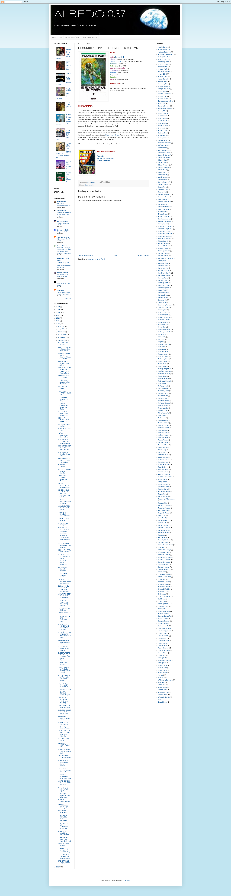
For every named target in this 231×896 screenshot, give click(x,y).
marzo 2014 (62, 334)
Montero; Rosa (163, 420)
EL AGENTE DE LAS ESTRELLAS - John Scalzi (63, 826)
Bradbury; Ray (163, 125)
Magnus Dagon (163, 356)
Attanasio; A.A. (163, 84)
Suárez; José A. (163, 626)
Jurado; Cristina (163, 307)
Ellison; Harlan (163, 214)
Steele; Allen (162, 609)
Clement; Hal (162, 170)
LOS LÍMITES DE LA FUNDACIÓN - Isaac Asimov (64, 595)
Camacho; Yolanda (164, 143)
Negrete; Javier (163, 442)
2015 (58, 321)
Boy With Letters (62, 221)
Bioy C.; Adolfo (163, 113)
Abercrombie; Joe (164, 49)
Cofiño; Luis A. (163, 177)
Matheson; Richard (164, 381)
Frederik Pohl (120, 57)
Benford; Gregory (163, 106)
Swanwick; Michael (164, 628)
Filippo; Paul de (163, 241)
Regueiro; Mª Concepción (166, 499)
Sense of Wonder (62, 246)
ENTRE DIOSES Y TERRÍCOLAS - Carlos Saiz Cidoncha (64, 733)
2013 (58, 867)
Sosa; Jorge (162, 601)
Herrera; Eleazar (163, 283)
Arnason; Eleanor (164, 72)
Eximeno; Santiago (164, 221)
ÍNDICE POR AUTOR (90, 37)
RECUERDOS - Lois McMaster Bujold (63, 789)
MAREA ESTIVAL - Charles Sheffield (64, 756)
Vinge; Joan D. (163, 670)
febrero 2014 (62, 337)
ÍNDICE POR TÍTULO (72, 37)
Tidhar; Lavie (162, 643)
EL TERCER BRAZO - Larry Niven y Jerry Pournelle (63, 602)
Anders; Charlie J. (164, 64)
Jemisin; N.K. (162, 300)
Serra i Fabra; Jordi (164, 577)
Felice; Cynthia (163, 224)
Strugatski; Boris (163, 623)
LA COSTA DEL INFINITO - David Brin (64, 393)
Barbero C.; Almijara (164, 94)
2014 (58, 324)
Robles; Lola (162, 523)
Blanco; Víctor (162, 116)
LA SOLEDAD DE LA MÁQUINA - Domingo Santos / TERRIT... (64, 669)
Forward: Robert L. (164, 246)
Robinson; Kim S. (164, 520)
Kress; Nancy (162, 327)
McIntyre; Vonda (163, 401)
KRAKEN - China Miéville (63, 844)
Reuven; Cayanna (164, 505)
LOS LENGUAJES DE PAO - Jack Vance (64, 507)
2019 (58, 310)
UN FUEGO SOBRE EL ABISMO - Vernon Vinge (64, 711)
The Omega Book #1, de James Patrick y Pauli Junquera (64, 214)
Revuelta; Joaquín (164, 508)
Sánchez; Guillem (164, 555)
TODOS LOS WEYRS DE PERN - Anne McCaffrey (63, 700)
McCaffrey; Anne (163, 391)
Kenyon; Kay (162, 310)
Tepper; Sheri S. (163, 636)
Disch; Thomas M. (164, 209)
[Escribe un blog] (102, 182)
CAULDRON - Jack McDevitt (68, 164)
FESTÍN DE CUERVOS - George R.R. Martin (63, 406)
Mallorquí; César (163, 359)
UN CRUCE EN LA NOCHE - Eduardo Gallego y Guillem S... (64, 356)
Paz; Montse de (163, 467)
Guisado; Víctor (163, 263)
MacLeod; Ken (163, 351)
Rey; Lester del (163, 510)
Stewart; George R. (164, 616)
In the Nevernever (63, 237)
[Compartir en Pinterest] (109, 182)
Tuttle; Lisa (161, 655)
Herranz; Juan (162, 280)
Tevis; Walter (162, 638)
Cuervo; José (162, 192)
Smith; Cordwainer (164, 596)
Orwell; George (163, 457)
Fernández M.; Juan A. (165, 229)
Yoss (159, 700)
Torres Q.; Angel (163, 648)
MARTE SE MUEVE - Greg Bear (64, 524)
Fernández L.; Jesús (164, 226)
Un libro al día (61, 202)
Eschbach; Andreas (164, 219)
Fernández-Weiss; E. (165, 231)
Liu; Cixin (161, 339)
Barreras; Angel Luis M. (165, 101)
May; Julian (162, 383)
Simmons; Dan (163, 591)
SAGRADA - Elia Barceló (63, 465)
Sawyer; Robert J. (164, 569)
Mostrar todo (68, 298)
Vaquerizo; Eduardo (164, 660)
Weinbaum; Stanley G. (165, 680)
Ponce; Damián (163, 484)
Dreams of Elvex (62, 273)
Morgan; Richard (163, 428)
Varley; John (162, 663)
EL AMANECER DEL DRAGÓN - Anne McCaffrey (64, 850)
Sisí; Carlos (162, 594)
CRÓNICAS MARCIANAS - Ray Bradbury (63, 435)
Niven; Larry (162, 450)
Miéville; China (163, 410)
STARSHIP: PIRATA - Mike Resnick (64, 551)
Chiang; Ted (162, 162)
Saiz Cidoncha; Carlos (165, 545)
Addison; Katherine (164, 52)
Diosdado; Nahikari (164, 207)
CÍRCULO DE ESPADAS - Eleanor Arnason (64, 514)
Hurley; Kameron (163, 293)
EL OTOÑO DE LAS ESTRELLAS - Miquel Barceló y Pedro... (64, 635)
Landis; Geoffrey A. (164, 329)
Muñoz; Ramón (163, 437)
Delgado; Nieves (163, 197)
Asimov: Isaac (162, 81)
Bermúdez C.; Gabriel (165, 108)
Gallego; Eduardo (164, 251)
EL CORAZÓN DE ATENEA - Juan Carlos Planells (64, 856)
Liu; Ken (161, 342)
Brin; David (161, 128)
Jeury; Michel (162, 302)
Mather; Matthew (163, 379)
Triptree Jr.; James (164, 650)
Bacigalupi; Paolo (164, 89)
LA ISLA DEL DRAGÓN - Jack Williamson (64, 795)
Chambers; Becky (164, 157)
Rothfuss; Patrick (163, 532)
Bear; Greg (161, 103)
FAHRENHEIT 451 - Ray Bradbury (68, 177)
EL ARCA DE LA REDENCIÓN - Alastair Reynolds (63, 763)
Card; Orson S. (163, 150)
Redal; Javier (162, 494)
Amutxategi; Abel (163, 62)
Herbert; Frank (163, 278)
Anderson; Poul (163, 67)
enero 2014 (62, 340)
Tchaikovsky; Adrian (164, 631)
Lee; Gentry (162, 337)
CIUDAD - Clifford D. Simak (63, 519)
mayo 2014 (62, 329)
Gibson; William (163, 256)
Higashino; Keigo (164, 285)
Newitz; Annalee (163, 447)
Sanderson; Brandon (165, 557)
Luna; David (162, 349)
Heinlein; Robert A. (164, 273)
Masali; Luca (162, 376)
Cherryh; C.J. (162, 160)
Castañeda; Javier (164, 153)
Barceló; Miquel (163, 98)
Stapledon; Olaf (163, 606)
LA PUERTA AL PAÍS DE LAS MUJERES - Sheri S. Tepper (64, 692)
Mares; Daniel (162, 361)
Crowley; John (163, 189)
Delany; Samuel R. (164, 194)
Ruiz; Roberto (162, 537)
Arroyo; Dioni (162, 74)
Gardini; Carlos (163, 253)
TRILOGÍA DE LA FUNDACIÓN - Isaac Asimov (63, 685)
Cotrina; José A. (163, 184)
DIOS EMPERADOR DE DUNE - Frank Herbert (64, 447)
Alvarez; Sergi (162, 59)
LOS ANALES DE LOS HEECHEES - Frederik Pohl (64, 581)
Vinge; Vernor (162, 672)
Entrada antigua (143, 255)
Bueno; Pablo (162, 135)
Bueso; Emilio (162, 138)
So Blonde (161, 599)
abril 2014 (61, 332)
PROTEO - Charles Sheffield (64, 425)
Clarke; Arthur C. (163, 165)
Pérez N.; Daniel (163, 472)
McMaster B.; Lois (164, 403)
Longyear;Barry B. (164, 344)
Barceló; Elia (162, 96)
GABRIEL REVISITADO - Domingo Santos (64, 806)
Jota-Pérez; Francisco (165, 305)
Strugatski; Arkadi (164, 621)
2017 (58, 315)
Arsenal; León (162, 76)
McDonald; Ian (163, 396)
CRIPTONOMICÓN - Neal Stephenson (64, 706)
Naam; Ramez (163, 440)
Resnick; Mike (162, 503)
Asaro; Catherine (163, 79)
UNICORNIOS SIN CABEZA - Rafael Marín (64, 751)
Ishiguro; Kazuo (163, 297)
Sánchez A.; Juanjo (164, 550)
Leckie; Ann (162, 334)
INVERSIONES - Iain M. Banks (63, 811)
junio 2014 (61, 326)
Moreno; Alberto (163, 425)
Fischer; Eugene (163, 243)
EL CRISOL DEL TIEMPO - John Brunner (63, 648)
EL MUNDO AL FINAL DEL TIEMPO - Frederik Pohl (63, 817)
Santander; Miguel (164, 562)
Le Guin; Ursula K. (164, 332)
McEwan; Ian (162, 398)
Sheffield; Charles (164, 582)
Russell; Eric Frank (164, 540)
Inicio (115, 255)
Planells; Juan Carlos (165, 477)
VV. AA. (160, 675)
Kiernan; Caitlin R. (164, 317)
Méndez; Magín (163, 406)
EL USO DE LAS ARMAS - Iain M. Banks (64, 556)
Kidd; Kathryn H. (163, 315)
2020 (58, 307)
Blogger (127, 880)
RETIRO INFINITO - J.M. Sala (68, 65)
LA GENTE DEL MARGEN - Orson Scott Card (64, 839)
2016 (58, 318)
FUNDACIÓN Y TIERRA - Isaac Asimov (63, 363)
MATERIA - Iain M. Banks (63, 387)
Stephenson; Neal (164, 611)
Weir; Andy (161, 682)
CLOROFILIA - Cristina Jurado (68, 105)
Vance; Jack (162, 658)
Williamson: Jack (163, 692)
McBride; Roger (163, 388)
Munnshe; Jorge (163, 432)
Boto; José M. (162, 123)
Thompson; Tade (163, 640)
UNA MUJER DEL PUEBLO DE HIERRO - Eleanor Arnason (64, 725)
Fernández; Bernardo (165, 234)
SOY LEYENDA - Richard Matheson (63, 569)
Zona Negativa (62, 210)
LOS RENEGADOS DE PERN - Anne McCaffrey (64, 782)
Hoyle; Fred (162, 290)
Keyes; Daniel (162, 312)
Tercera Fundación (103, 160)
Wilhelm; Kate (162, 690)
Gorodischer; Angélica (165, 258)
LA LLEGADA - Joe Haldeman (64, 609)
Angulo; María (162, 69)
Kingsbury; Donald (164, 320)
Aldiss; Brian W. (163, 57)
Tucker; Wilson (163, 653)
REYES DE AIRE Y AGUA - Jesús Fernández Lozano (64, 677)
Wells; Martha (162, 687)
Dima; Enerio (162, 204)
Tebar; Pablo (162, 633)
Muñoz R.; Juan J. (164, 435)
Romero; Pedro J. (164, 525)
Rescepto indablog (63, 230)
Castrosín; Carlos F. (164, 155)
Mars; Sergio (162, 366)
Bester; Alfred (162, 111)
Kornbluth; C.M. (163, 322)
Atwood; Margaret (164, 86)
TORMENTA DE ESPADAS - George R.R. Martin (63, 478)
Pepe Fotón (60, 290)
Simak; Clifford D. (164, 589)
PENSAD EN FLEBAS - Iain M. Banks (64, 718)
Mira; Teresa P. (163, 415)
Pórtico (117, 135)
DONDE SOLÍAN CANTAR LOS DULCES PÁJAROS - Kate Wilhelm (64, 493)
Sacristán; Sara (163, 542)
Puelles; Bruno (163, 489)
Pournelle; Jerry (163, 487)
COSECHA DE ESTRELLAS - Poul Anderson (63, 575)
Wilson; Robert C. (164, 697)
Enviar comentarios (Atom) (96, 259)
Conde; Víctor (162, 180)
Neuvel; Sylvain (163, 445)
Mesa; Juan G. (163, 408)
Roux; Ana (161, 535)
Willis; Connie (162, 695)
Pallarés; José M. (163, 459)
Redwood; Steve (163, 496)
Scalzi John (162, 572)
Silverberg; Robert (164, 587)
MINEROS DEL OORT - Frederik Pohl (64, 745)
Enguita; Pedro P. (163, 216)
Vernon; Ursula (163, 665)
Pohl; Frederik (89, 185)
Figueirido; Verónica (164, 238)
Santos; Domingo (164, 567)
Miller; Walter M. (163, 413)
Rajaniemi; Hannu (164, 491)
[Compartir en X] (104, 182)
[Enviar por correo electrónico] (100, 182)
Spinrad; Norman (163, 604)
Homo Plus (109, 135)
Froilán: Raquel (163, 248)
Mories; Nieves (163, 430)
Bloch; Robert (162, 121)
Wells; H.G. (161, 685)
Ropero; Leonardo (164, 528)
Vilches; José (162, 668)
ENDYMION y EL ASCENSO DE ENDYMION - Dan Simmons (63, 588)
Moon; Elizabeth (163, 423)
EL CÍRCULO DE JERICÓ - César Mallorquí (64, 382)
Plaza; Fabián (162, 479)
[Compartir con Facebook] (107, 182)
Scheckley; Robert (164, 574)
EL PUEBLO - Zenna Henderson (62, 562)
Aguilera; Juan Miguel (165, 54)
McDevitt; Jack (163, 393)
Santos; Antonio (163, 564)
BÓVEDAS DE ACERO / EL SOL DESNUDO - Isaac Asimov (64, 530)
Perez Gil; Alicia (163, 469)
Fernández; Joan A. (164, 236)
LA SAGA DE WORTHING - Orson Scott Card (64, 776)
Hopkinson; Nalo (163, 288)
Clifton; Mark (162, 172)
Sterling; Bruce (163, 614)
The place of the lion (62, 232)
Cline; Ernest (162, 175)
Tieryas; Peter (162, 645)
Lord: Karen (162, 346)
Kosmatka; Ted (163, 324)
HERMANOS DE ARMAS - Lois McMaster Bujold (64, 441)
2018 (58, 312)
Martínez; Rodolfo (164, 374)
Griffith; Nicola (162, 261)
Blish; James (162, 118)
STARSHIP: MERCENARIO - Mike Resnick (64, 419)
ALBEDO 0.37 (89, 13)
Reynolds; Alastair (164, 513)
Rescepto (100, 156)
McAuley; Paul (163, 386)
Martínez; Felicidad (164, 371)
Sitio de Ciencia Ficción (105, 158)
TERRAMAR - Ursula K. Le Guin (63, 399)
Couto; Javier (162, 187)
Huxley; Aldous (163, 295)
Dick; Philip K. (162, 199)
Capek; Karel (162, 148)
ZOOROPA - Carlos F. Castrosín (64, 376)
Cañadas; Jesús (163, 145)
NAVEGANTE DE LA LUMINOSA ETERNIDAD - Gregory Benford (64, 370)
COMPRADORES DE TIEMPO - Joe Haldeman (64, 545)
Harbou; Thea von (164, 270)
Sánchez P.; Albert (164, 552)
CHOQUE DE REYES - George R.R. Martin (64, 770)
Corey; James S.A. (164, 182)
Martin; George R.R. (164, 369)
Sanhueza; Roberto (164, 559)
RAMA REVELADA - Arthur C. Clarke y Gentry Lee (64, 460)
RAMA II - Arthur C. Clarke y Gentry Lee (64, 642)
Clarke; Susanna (163, 167)
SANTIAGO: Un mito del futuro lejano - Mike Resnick (64, 349)
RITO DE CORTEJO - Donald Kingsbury (64, 471)
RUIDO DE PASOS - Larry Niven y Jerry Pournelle (64, 833)
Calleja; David (162, 140)
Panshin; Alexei (163, 462)
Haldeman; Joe (163, 268)
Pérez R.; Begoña (164, 474)
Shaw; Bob (161, 579)
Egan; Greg (162, 211)
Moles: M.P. (162, 418)
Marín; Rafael (162, 364)
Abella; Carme (163, 47)
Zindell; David (162, 702)
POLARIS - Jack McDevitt (63, 343)
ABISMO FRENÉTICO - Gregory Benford (64, 485)
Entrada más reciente (86, 255)
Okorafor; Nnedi (163, 455)
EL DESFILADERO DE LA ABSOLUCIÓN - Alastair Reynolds (64, 656)
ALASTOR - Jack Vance (63, 739)
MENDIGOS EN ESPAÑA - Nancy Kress (64, 454)
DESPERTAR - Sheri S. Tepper (64, 800)
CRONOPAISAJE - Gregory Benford (64, 862)
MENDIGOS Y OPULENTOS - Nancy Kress (63, 413)
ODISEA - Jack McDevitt (62, 663)
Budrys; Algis (162, 133)
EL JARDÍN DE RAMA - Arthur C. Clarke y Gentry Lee (64, 538)
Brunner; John (162, 130)
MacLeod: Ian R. (163, 354)
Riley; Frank (162, 518)
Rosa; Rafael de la (164, 530)
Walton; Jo (161, 677)
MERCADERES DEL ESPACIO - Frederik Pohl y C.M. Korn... (64, 627)
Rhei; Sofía (161, 515)
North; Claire (162, 452)
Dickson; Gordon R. (164, 202)
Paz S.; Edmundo (164, 464)
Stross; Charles (163, 618)
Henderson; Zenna (164, 275)
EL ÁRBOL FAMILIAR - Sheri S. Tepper (64, 501)
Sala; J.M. (161, 547)
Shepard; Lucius (163, 584)
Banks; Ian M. (162, 91)
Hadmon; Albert (163, 266)
